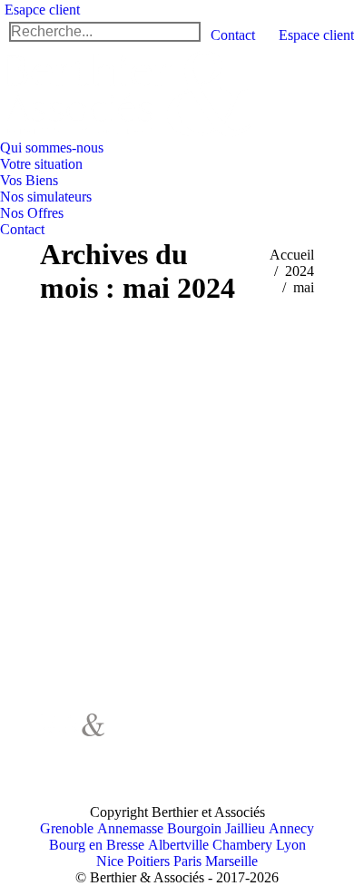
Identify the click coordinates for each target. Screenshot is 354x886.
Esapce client (42, 9)
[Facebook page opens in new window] (158, 736)
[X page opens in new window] (185, 736)
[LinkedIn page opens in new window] (158, 763)
